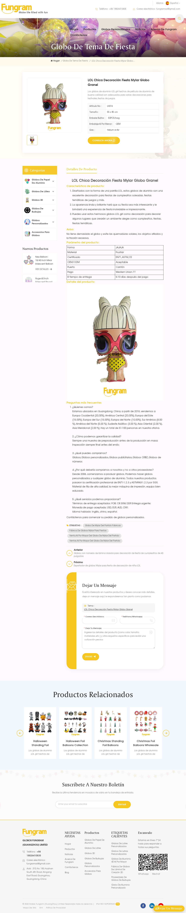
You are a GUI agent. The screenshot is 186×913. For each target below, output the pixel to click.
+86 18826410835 (117, 9)
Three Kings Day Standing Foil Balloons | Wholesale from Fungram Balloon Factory (161, 744)
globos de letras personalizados (119, 852)
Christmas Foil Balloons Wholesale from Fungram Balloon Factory (125, 744)
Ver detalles (42, 269)
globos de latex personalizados (119, 845)
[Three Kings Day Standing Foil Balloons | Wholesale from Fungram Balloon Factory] (161, 723)
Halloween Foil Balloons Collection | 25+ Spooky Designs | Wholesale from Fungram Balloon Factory (55, 744)
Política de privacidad (56, 908)
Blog (67, 873)
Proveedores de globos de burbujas (121, 878)
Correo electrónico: (94, 617)
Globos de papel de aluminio (41, 181)
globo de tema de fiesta (75, 61)
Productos (89, 29)
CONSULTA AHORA (102, 140)
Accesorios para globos (40, 234)
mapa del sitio (29, 908)
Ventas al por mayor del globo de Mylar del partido (94, 541)
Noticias (140, 29)
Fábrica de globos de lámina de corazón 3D (120, 870)
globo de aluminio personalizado (120, 886)
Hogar (74, 29)
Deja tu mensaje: (93, 628)
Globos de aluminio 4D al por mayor (121, 860)
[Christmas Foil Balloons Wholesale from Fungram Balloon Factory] (125, 723)
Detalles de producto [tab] (82, 169)
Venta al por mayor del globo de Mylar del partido (94, 536)
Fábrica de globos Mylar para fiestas (88, 531)
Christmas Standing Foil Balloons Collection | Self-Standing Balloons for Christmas (90, 744)
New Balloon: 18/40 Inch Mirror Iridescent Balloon (44, 260)
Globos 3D (37, 200)
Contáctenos (78, 35)
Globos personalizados (115, 29)
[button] (166, 733)
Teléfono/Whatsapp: (132, 617)
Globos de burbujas (37, 210)
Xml (41, 908)
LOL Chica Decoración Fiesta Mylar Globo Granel (108, 610)
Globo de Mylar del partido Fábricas (103, 526)
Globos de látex (41, 191)
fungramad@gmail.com (168, 9)
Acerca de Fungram (164, 29)
